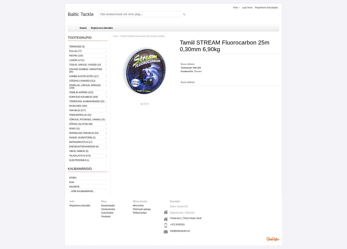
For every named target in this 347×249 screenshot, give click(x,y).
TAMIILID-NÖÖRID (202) (81, 92)
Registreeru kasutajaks (266, 7)
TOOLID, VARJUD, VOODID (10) (85, 64)
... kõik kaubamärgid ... (82, 191)
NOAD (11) (74, 128)
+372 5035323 (177, 224)
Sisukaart (105, 216)
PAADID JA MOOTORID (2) (82, 137)
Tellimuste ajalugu (142, 209)
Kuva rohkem (188, 64)
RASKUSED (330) (78, 106)
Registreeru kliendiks (102, 28)
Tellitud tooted (140, 213)
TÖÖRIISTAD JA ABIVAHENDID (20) (86, 101)
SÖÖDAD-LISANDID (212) (82, 81)
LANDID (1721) (76, 60)
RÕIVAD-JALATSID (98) (81, 124)
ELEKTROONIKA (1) (79, 160)
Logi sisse (247, 7)
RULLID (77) (75, 51)
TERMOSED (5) (77, 46)
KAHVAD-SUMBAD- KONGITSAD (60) (85, 70)
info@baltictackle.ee (180, 231)
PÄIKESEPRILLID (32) (80, 115)
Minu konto (138, 205)
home (115, 36)
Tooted (83, 28)
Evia (71, 182)
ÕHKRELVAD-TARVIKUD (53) (83, 133)
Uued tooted (107, 213)
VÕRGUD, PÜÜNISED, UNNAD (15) (87, 119)
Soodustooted (108, 209)
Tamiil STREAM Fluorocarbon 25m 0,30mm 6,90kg (142, 36)
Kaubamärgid (108, 205)
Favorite (74, 187)
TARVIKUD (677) (77, 110)
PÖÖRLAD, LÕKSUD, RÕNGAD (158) (85, 86)
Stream (198, 71)
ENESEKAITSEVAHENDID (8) (84, 146)
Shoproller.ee (273, 239)
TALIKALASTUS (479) (80, 155)
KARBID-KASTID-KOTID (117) (84, 76)
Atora (72, 177)
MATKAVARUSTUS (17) (81, 142)
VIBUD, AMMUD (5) (78, 151)
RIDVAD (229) (76, 55)
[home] (73, 28)
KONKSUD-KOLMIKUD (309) (83, 97)
